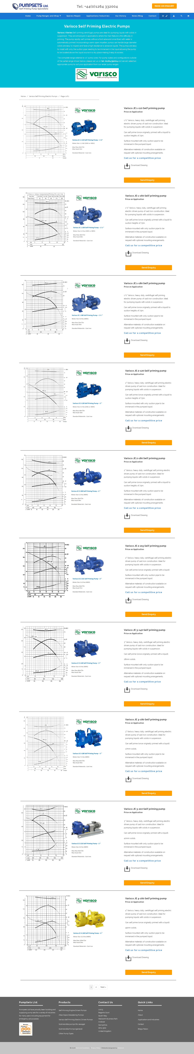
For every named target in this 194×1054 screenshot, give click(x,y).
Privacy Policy (96, 1048)
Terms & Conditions (83, 1048)
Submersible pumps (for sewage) (72, 1024)
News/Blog (137, 16)
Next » (103, 987)
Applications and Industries (148, 1020)
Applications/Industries (98, 16)
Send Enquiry (147, 180)
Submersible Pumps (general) (70, 1029)
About (140, 1015)
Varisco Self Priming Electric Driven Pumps (76, 1020)
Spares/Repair (74, 16)
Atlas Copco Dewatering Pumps (71, 1015)
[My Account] (174, 16)
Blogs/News (143, 1029)
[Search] (182, 16)
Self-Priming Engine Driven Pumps (72, 1010)
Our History (120, 16)
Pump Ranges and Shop (49, 15)
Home (140, 1010)
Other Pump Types (66, 1034)
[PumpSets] (30, 6)
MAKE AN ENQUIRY (164, 6)
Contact (141, 1024)
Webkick (121, 1048)
